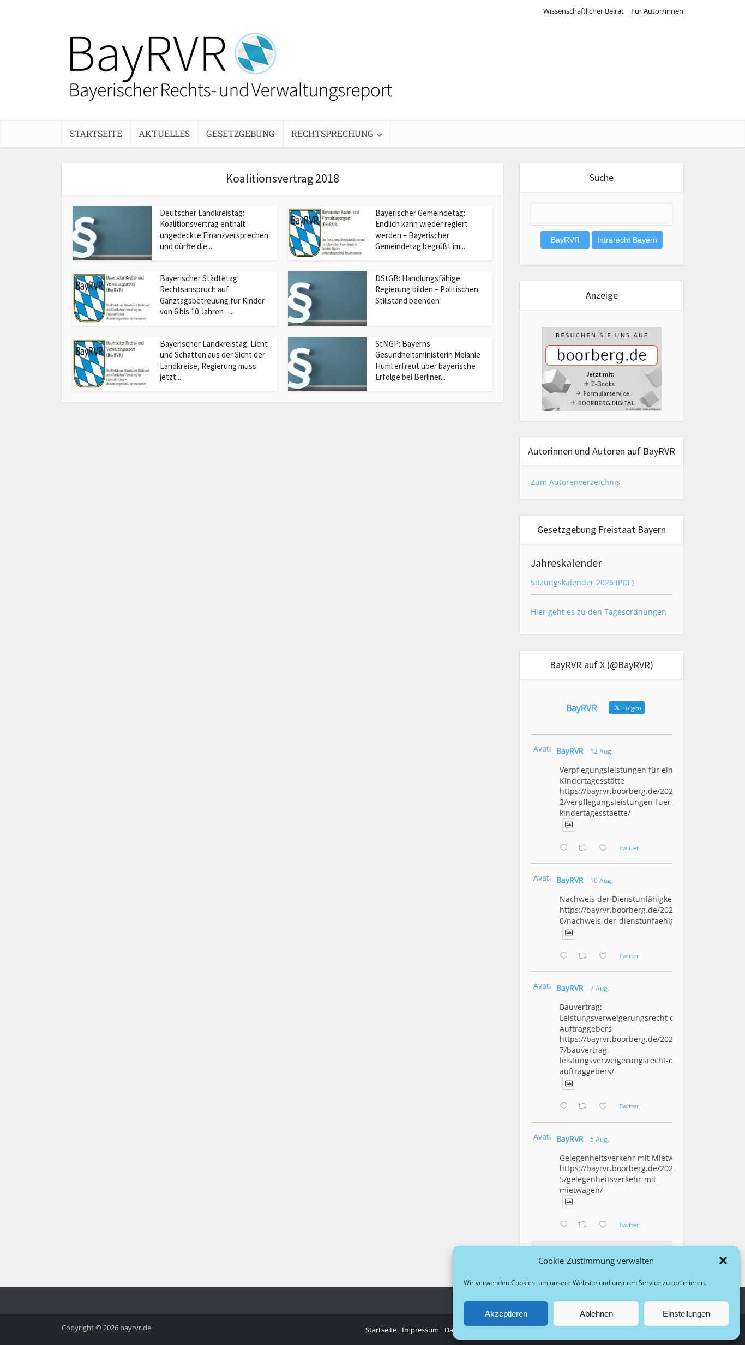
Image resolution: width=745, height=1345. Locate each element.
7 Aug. (599, 988)
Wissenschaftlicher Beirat (583, 11)
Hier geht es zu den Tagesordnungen (598, 612)
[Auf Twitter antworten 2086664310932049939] (566, 956)
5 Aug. (599, 1139)
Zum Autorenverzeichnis (575, 482)
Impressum (420, 1330)
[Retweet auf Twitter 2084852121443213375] (585, 1225)
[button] (723, 1260)
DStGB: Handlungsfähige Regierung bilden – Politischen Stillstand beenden (426, 289)
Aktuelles (164, 133)
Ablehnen (596, 1313)
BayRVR (570, 751)
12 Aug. (601, 751)
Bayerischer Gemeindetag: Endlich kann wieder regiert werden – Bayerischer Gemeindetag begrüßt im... (421, 229)
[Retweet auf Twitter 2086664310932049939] (585, 956)
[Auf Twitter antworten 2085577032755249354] (566, 1107)
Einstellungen (686, 1313)
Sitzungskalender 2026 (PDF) (582, 582)
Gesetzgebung (240, 133)
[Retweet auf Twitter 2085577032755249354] (585, 1107)
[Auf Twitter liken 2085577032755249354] (606, 1107)
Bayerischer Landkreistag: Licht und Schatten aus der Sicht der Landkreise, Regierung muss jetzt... (214, 360)
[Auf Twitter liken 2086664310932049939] (606, 956)
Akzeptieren (506, 1313)
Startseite (96, 133)
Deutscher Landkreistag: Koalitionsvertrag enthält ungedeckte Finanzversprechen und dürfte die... (214, 229)
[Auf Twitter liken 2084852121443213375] (606, 1225)
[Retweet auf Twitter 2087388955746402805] (585, 848)
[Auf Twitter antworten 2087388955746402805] (566, 848)
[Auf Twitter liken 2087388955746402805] (606, 848)
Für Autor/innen (657, 11)
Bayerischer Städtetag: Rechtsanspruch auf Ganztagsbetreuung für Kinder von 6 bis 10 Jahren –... (212, 295)
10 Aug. (601, 880)
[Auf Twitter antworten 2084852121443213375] (566, 1225)
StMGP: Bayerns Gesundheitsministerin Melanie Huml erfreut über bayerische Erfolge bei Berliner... (427, 360)
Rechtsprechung (332, 133)
